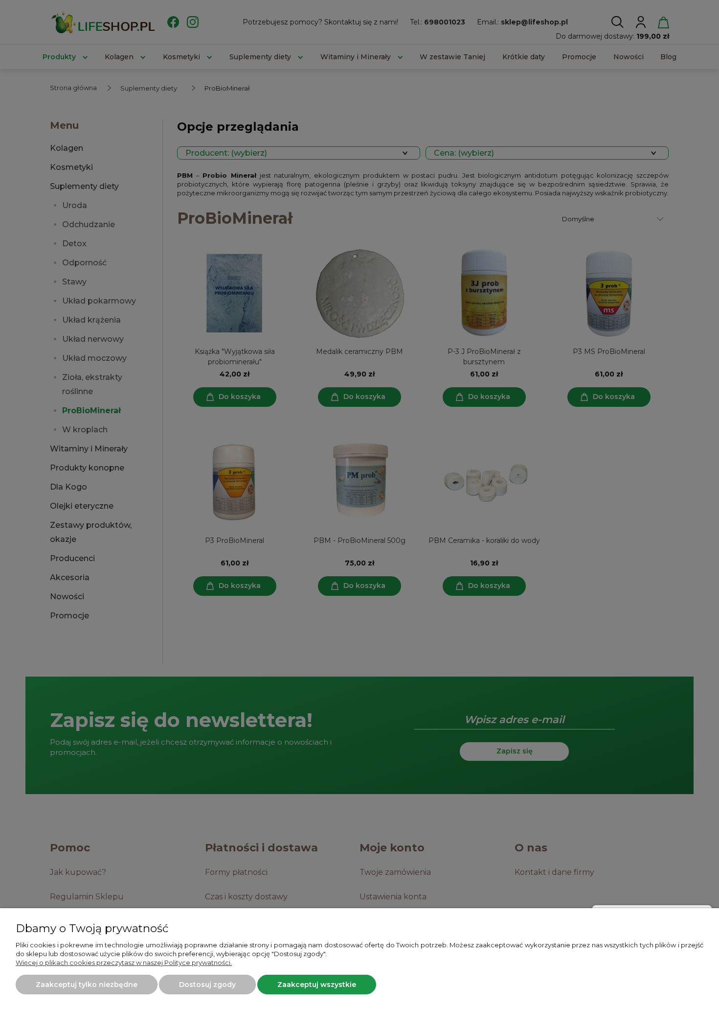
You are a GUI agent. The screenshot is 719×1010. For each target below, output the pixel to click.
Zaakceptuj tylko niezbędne (86, 984)
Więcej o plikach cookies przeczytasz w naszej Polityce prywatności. (124, 962)
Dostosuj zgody (207, 984)
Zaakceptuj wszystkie (316, 984)
